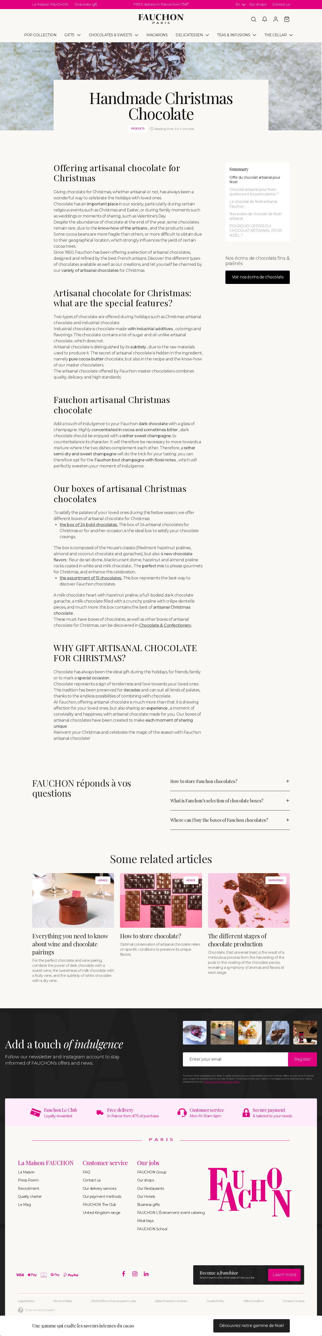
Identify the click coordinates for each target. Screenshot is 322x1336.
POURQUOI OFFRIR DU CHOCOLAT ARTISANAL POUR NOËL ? (255, 230)
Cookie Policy (215, 1301)
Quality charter (30, 1196)
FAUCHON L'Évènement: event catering (171, 1212)
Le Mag (24, 1204)
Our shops (257, 4)
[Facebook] (123, 1274)
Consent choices (293, 1301)
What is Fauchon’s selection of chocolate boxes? (216, 801)
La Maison (26, 1172)
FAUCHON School (152, 1229)
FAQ (86, 1172)
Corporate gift (85, 4)
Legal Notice (26, 1301)
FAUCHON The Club (99, 1204)
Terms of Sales (62, 1301)
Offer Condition (254, 1301)
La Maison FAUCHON (50, 4)
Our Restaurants (150, 1188)
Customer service (105, 1162)
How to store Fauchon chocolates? (203, 781)
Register (302, 1059)
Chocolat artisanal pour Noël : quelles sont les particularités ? (254, 191)
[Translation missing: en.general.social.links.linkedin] (146, 1274)
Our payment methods (102, 1196)
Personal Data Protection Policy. (222, 1081)
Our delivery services (99, 1188)
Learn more (284, 1274)
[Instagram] (135, 1274)
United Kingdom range (101, 1212)
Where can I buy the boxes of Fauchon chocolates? (219, 820)
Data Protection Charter (171, 1301)
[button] (254, 19)
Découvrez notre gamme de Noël (251, 1325)
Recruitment (28, 1188)
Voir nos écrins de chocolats (258, 277)
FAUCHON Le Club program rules (113, 1301)
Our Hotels (146, 1196)
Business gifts (148, 1204)
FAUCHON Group (152, 1172)
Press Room (28, 1180)
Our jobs (148, 1162)
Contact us (281, 4)
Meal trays (145, 1220)
